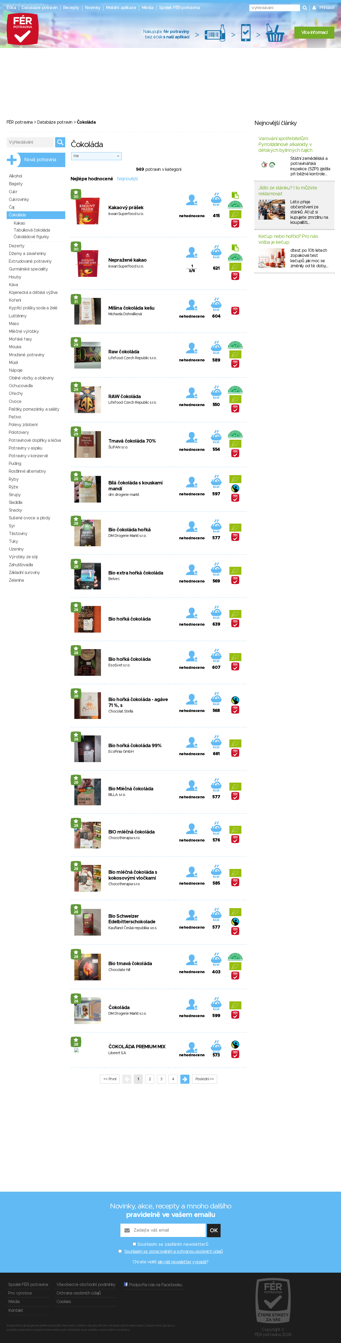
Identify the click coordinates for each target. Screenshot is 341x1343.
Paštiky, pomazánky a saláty (34, 409)
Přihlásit (326, 8)
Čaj (11, 207)
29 (76, 345)
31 (76, 302)
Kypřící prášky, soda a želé (33, 308)
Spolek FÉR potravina (179, 8)
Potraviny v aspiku (25, 448)
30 (76, 197)
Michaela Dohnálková (125, 314)
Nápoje (15, 370)
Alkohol (15, 176)
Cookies (63, 1302)
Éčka (11, 8)
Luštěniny (17, 316)
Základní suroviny (24, 573)
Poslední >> (205, 1079)
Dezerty (16, 246)
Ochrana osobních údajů (78, 1293)
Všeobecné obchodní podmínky (85, 1285)
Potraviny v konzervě (28, 456)
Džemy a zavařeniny (27, 254)
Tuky (13, 541)
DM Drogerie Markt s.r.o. (127, 536)
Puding (15, 464)
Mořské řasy (20, 339)
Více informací (314, 32)
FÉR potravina (20, 122)
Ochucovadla (21, 386)
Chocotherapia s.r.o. (124, 838)
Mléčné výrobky (24, 331)
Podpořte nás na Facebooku (155, 1285)
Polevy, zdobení (23, 425)
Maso (14, 324)
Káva (13, 285)
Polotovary (19, 432)
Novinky (92, 8)
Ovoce (15, 401)
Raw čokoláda (123, 352)
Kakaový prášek (125, 207)
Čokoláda (118, 1007)
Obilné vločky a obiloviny (31, 378)
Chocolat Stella (120, 711)
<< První (109, 1079)
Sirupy (15, 495)
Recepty (71, 8)
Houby (15, 277)
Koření (15, 300)
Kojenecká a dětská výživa (33, 292)
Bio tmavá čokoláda (130, 963)
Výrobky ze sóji (23, 557)
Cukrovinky (19, 199)
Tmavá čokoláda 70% (132, 441)
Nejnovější (127, 179)
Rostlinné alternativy (27, 471)
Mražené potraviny (26, 355)
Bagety (15, 184)
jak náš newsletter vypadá (182, 1262)
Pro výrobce (20, 1293)
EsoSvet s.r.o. (119, 665)
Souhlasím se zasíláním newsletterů (172, 1244)
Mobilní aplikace (121, 8)
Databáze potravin (40, 8)
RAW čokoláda (124, 396)
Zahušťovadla (21, 565)
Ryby (13, 479)
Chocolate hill (119, 970)
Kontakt (15, 1310)
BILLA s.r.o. (117, 795)
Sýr (12, 526)
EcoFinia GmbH (120, 752)
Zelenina (16, 580)
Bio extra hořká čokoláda (135, 573)
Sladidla (15, 502)
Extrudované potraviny (30, 261)
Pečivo (15, 417)
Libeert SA (117, 1053)
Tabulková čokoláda (32, 230)
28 (76, 479)
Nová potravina (40, 159)
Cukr (13, 192)
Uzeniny (16, 549)
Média (147, 8)
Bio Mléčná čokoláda (130, 789)
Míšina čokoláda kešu (131, 308)
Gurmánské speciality (28, 269)
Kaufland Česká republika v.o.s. (132, 928)
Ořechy (16, 393)
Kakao (19, 223)
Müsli (13, 363)
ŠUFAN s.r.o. (118, 447)
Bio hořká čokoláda (129, 619)
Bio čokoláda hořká (129, 530)
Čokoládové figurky (31, 237)
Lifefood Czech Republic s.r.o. (132, 358)
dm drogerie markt (123, 495)
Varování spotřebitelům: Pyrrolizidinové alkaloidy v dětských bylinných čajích (285, 144)
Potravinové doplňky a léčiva (35, 440)
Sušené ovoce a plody (29, 518)
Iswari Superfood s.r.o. (126, 214)
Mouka (15, 347)
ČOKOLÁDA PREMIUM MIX (136, 1047)
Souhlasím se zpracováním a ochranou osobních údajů (173, 1251)
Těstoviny (18, 534)
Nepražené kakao (127, 260)
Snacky (15, 510)
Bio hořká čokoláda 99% (134, 745)
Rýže (13, 487)
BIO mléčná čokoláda (131, 832)
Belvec (114, 579)
